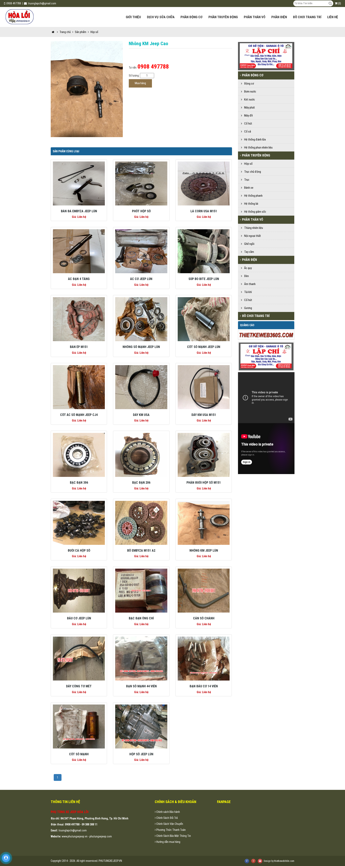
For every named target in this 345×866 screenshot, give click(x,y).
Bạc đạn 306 (79, 482)
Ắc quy (247, 268)
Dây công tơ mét (79, 686)
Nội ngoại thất (252, 236)
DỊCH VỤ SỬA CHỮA (160, 17)
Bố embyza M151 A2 (141, 550)
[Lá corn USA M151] (204, 183)
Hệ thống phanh (253, 195)
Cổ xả (247, 131)
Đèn (246, 276)
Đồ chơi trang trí (307, 17)
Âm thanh (249, 284)
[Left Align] (330, 3)
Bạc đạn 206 (141, 482)
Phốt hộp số (141, 211)
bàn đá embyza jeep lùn (79, 211)
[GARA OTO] (266, 356)
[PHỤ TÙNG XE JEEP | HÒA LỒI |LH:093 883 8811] (20, 16)
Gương (247, 308)
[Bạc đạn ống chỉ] (141, 590)
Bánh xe (248, 187)
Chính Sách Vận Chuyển (169, 823)
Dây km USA (141, 415)
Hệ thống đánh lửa (254, 139)
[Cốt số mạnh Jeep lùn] (204, 319)
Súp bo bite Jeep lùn (203, 279)
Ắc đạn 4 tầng (79, 279)
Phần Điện (279, 17)
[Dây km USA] (141, 386)
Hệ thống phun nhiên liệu (258, 147)
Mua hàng (140, 83)
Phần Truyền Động (223, 17)
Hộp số (248, 163)
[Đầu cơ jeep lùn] (79, 590)
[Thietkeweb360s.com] (266, 334)
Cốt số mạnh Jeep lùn (203, 347)
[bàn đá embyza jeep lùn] (79, 183)
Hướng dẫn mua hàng (168, 841)
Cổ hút (247, 123)
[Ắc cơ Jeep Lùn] (141, 251)
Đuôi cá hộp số (79, 550)
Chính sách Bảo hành (168, 811)
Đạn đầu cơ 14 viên (203, 686)
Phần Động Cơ (191, 17)
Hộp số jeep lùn (141, 754)
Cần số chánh (203, 618)
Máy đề (248, 115)
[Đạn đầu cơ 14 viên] (204, 658)
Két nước (249, 99)
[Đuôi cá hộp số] (79, 522)
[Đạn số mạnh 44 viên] (141, 658)
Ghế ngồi (248, 244)
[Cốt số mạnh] (79, 726)
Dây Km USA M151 (203, 415)
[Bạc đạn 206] (141, 454)
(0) (339, 3)
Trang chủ (65, 32)
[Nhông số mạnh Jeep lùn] (141, 319)
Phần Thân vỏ (254, 17)
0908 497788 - (73, 824)
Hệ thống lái (250, 203)
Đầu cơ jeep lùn (79, 618)
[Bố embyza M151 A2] (141, 522)
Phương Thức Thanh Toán (171, 829)
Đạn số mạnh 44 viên (141, 686)
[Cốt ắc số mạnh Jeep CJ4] (79, 386)
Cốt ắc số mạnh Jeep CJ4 (79, 415)
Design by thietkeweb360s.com (279, 861)
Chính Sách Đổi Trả (167, 817)
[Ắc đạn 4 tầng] (79, 251)
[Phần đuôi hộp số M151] (204, 454)
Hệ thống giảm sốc (254, 211)
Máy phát (249, 107)
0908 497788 (13, 3)
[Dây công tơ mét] (79, 658)
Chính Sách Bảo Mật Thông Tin (173, 835)
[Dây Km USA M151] (204, 386)
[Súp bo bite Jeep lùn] (204, 251)
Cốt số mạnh (79, 754)
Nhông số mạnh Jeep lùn (141, 347)
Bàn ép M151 (79, 347)
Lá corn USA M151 (203, 211)
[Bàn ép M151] (79, 319)
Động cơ (248, 83)
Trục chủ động (252, 171)
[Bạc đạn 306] (79, 454)
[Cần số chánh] (204, 590)
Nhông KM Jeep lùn (203, 550)
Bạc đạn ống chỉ (141, 618)
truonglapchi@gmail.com (42, 3)
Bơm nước (249, 91)
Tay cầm (248, 252)
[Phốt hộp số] (141, 183)
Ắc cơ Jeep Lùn (141, 279)
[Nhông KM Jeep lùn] (204, 522)
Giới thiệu (133, 17)
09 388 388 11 (89, 824)
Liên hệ (332, 17)
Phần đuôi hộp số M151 (203, 482)
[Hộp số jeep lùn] (141, 726)
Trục (246, 179)
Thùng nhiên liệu (253, 228)
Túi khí (247, 292)
